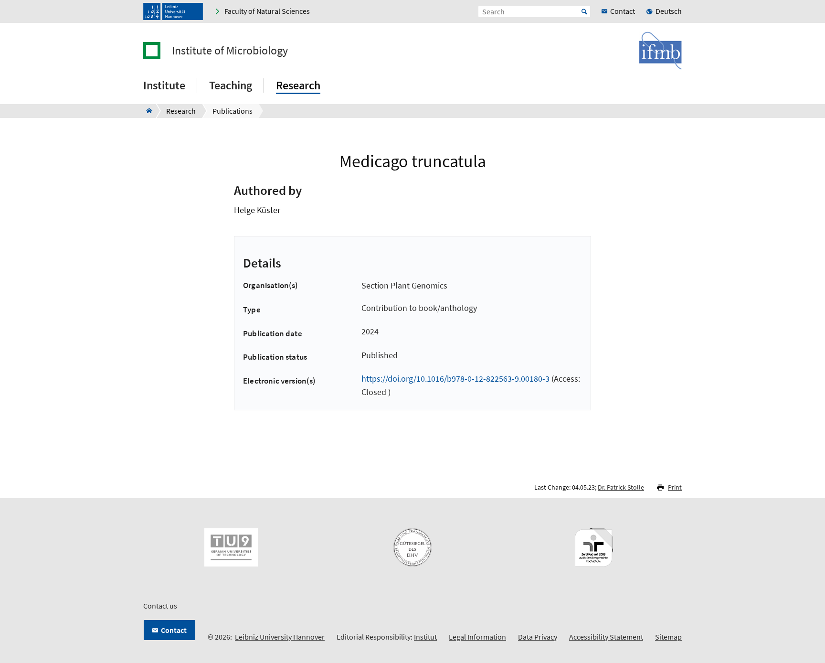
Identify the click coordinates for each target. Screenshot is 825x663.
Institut (425, 637)
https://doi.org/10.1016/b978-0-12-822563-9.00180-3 (455, 378)
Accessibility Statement (606, 637)
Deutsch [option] (669, 11)
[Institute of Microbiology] (146, 111)
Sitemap (668, 637)
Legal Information (477, 637)
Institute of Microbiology (230, 50)
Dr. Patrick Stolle (621, 487)
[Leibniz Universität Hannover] (173, 11)
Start (584, 11)
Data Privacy (537, 637)
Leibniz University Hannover (280, 637)
